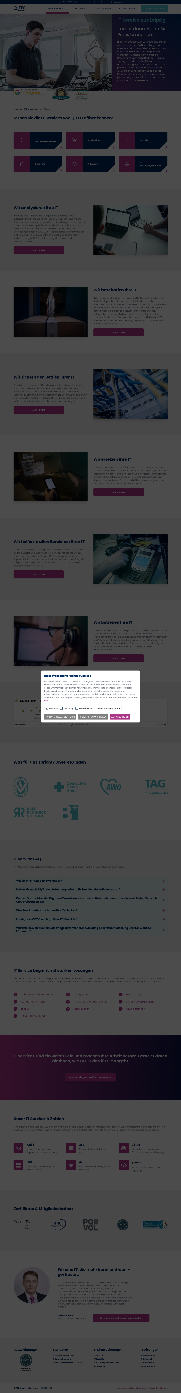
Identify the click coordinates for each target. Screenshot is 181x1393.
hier (46, 700)
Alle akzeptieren (120, 716)
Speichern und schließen (93, 716)
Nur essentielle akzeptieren (60, 716)
